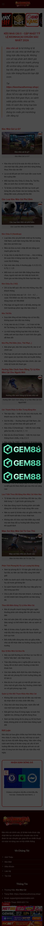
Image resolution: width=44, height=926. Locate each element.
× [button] (39, 446)
